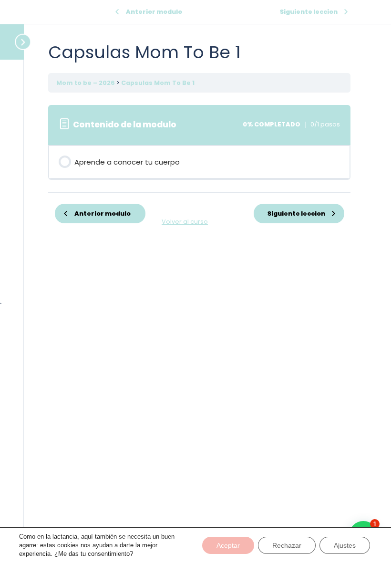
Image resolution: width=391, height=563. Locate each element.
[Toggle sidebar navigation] (14, 42)
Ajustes (345, 545)
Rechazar (286, 545)
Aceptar (228, 545)
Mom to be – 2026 (86, 83)
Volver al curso (185, 222)
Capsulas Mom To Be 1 (158, 83)
